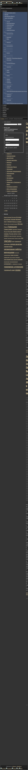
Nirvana (14, 766)
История (6, 224)
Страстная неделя (10, 238)
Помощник (12, 227)
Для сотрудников (12, 189)
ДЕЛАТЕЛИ (10, 158)
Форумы (9, 175)
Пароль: (7, 142)
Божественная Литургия (10, 217)
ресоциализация (14, 261)
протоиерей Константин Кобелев (13, 259)
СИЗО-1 (19, 233)
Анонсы (9, 164)
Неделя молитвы (12, 160)
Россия (6, 231)
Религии (9, 162)
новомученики (8, 246)
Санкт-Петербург (12, 236)
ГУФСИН (9, 221)
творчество (15, 264)
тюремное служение (13, 267)
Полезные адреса (12, 186)
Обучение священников (14, 171)
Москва (20, 224)
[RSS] (20, 3)
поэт (27, 219)
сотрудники (7, 264)
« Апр (5, 210)
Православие (8, 229)
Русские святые (13, 233)
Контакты (9, 180)
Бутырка (18, 217)
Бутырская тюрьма (9, 219)
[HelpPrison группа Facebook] (9, 3)
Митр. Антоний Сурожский (12, 224)
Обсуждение (10, 173)
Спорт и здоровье (12, 191)
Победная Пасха (12, 167)
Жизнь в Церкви (16, 221)
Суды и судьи (18, 238)
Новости (9, 153)
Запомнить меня (12, 147)
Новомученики (11, 156)
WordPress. (19, 766)
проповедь (17, 257)
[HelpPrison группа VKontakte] (17, 3)
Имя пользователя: (9, 136)
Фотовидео (10, 178)
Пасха (5, 227)
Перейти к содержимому (6, 1)
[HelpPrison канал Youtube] (3, 3)
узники (18, 270)
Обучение (9, 169)
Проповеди (14, 229)
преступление (12, 257)
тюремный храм (9, 270)
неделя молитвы (16, 244)
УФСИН (7, 241)
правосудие (7, 257)
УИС (22, 238)
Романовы (20, 229)
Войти (7, 150)
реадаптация (7, 261)
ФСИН (13, 241)
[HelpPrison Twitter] (14, 3)
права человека (14, 255)
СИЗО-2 (6, 236)
